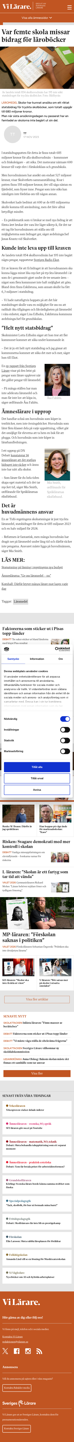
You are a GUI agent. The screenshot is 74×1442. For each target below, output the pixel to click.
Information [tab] (37, 658)
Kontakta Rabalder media (17, 1388)
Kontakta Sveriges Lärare (16, 1428)
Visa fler (37, 1073)
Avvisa (37, 789)
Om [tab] (61, 658)
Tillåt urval (37, 778)
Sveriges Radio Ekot (46, 260)
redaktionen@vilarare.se (15, 1342)
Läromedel (21, 601)
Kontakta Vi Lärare (12, 1337)
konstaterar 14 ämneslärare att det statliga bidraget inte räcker (19, 460)
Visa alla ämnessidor (35, 17)
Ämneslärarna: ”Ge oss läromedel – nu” (26, 575)
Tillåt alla (37, 767)
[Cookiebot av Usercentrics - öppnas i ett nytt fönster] (55, 649)
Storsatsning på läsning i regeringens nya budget (32, 567)
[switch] (65, 729)
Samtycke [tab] (13, 658)
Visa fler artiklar (37, 999)
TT (25, 133)
